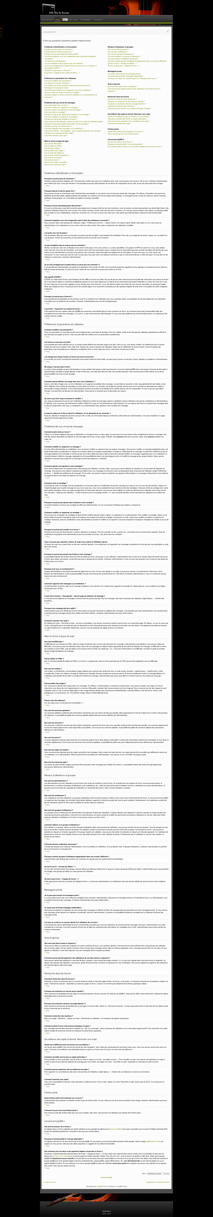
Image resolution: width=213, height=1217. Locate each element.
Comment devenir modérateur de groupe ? (123, 58)
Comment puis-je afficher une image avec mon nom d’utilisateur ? (68, 90)
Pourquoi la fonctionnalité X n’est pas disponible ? (125, 144)
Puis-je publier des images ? (54, 150)
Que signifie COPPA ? (52, 68)
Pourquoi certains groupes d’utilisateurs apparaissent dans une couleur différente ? (137, 61)
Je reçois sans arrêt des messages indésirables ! (125, 76)
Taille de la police (168, 32)
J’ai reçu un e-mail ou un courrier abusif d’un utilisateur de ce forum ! (132, 78)
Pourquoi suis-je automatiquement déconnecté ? (61, 54)
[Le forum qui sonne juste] (106, 1211)
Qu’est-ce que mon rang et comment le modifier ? (62, 92)
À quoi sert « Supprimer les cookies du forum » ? (62, 72)
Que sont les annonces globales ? (56, 155)
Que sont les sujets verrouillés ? (56, 162)
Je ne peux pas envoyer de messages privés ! (124, 73)
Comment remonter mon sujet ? (55, 135)
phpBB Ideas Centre (153, 1141)
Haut (47, 185)
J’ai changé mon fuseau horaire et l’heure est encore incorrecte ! (67, 85)
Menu (1, 32)
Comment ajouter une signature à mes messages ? (63, 110)
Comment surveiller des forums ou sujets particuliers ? (127, 119)
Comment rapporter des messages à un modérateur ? (63, 128)
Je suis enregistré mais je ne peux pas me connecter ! (64, 63)
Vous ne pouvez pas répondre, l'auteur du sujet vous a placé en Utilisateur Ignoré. (73, 121)
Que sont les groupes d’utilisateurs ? (121, 54)
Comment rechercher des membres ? (121, 106)
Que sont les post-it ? (52, 160)
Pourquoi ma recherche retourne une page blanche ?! (127, 104)
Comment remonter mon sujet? (119, 123)
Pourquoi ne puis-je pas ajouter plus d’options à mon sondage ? (67, 114)
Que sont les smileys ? (52, 148)
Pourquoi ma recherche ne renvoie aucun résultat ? (126, 101)
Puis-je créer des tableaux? (54, 153)
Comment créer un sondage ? (55, 112)
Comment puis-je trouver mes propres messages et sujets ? (129, 108)
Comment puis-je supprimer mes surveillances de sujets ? (129, 121)
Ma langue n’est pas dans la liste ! (56, 87)
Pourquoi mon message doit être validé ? (59, 133)
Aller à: (144, 1173)
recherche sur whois (60, 1156)
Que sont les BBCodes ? (53, 143)
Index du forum (50, 1182)
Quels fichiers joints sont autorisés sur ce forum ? (126, 131)
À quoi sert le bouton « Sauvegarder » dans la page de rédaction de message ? (72, 131)
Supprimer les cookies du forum (158, 1182)
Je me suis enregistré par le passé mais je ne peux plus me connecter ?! (70, 65)
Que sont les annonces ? (53, 157)
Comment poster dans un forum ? (56, 105)
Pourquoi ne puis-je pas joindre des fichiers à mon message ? (66, 124)
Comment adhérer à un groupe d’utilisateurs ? (124, 56)
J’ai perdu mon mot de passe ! (55, 61)
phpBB (99, 1186)
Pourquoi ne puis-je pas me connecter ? (58, 49)
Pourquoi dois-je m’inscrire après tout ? (58, 51)
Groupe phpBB (115, 1129)
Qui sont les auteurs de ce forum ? (120, 142)
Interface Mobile (106, 1177)
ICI (82, 703)
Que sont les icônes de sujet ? (55, 164)
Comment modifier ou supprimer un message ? (61, 107)
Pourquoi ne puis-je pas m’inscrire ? (57, 70)
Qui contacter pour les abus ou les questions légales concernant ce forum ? (135, 146)
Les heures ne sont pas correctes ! (57, 83)
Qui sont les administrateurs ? (118, 49)
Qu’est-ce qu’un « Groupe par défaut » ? (122, 63)
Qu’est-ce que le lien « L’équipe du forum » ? (124, 65)
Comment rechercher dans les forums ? (122, 99)
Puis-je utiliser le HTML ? (53, 146)
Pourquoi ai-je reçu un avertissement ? (58, 126)
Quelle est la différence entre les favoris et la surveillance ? (129, 116)
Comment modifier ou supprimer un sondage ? (61, 117)
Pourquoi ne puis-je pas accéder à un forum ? (60, 119)
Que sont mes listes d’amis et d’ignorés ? (123, 86)
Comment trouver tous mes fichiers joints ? (123, 134)
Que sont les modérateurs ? (118, 51)
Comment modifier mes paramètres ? (58, 80)
